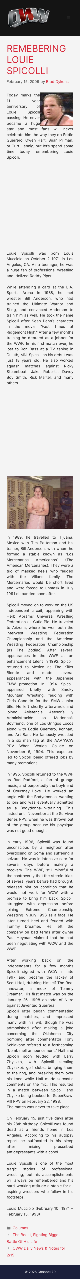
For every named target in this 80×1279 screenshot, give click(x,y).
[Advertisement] (40, 207)
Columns (20, 1228)
